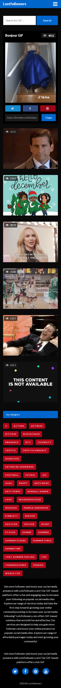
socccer (11, 524)
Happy (23, 483)
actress (37, 426)
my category (13, 414)
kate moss (42, 483)
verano (38, 565)
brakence (12, 442)
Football (12, 475)
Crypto (10, 450)
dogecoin (12, 458)
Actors (19, 426)
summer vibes (42, 540)
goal (8, 483)
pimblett (11, 516)
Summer (43, 532)
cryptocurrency (35, 450)
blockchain (31, 434)
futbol (30, 475)
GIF (44, 475)
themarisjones (15, 565)
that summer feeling (19, 557)
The (44, 557)
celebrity (44, 442)
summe (26, 532)
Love (8, 499)
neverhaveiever (30, 499)
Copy (48, 116)
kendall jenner (38, 491)
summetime (13, 548)
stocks (10, 532)
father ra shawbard (19, 467)
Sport (45, 524)
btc (28, 442)
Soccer (29, 524)
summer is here (15, 540)
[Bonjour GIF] (30, 72)
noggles (11, 508)
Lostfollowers (14, 4)
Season (30, 516)
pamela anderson (36, 508)
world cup (12, 573)
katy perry (13, 491)
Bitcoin (10, 434)
